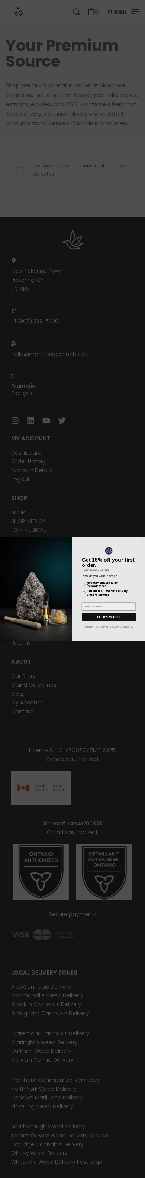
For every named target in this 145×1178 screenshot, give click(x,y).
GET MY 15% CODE (109, 617)
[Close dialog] (142, 541)
